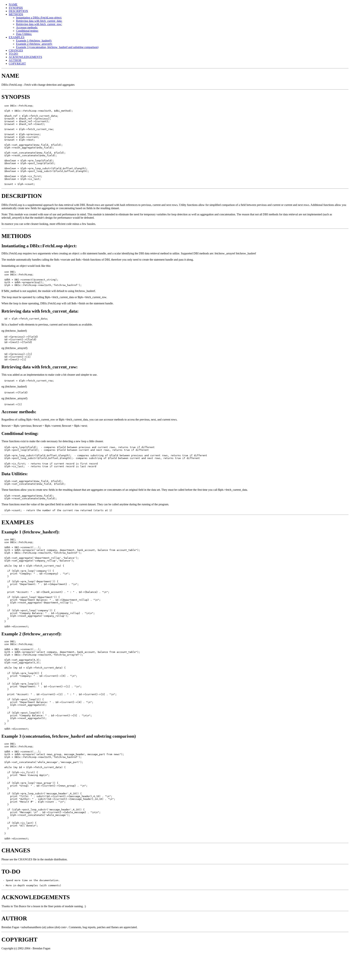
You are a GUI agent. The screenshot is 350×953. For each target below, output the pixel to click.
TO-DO (13, 53)
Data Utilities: (24, 34)
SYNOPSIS (16, 7)
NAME (13, 4)
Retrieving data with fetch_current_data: (39, 20)
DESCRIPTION (18, 11)
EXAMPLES (16, 37)
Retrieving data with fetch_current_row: (39, 24)
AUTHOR (15, 60)
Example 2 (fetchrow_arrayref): (34, 43)
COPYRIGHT (17, 63)
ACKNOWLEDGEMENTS (25, 57)
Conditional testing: (27, 30)
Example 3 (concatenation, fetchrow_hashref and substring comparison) (57, 47)
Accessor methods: (27, 27)
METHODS (16, 14)
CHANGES (16, 50)
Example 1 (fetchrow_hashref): (34, 40)
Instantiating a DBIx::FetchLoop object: (39, 17)
